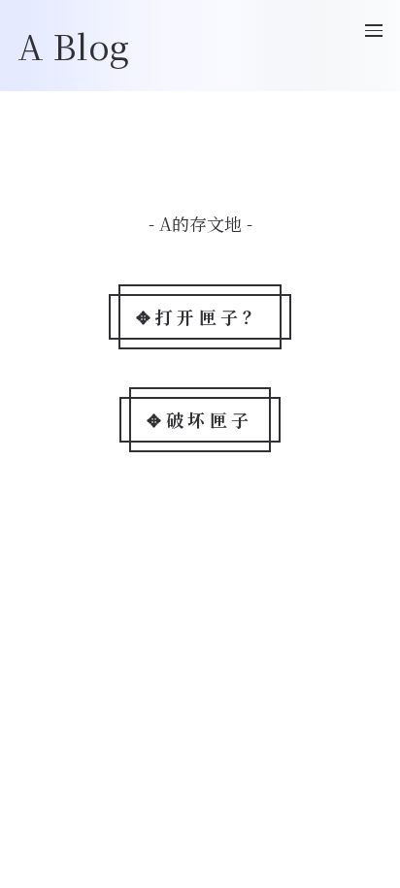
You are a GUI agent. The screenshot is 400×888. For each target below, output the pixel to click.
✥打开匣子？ (200, 316)
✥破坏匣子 (200, 419)
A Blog (73, 45)
